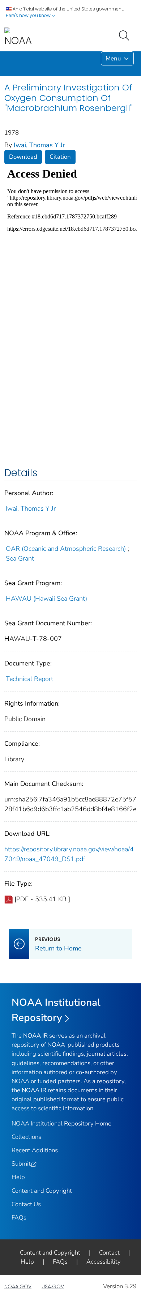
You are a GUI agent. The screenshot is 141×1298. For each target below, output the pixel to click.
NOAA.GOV (17, 1286)
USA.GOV (53, 1286)
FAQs (19, 1217)
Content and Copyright (42, 1191)
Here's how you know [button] (29, 15)
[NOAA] (18, 37)
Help (18, 1177)
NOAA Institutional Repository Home (61, 1123)
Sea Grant (20, 558)
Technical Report (29, 678)
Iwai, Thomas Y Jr (39, 145)
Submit (21, 1163)
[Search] (125, 35)
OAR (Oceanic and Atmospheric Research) (66, 548)
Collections (26, 1137)
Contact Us (26, 1204)
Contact (109, 1252)
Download (23, 157)
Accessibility (103, 1261)
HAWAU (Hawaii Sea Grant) (46, 598)
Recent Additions (35, 1150)
